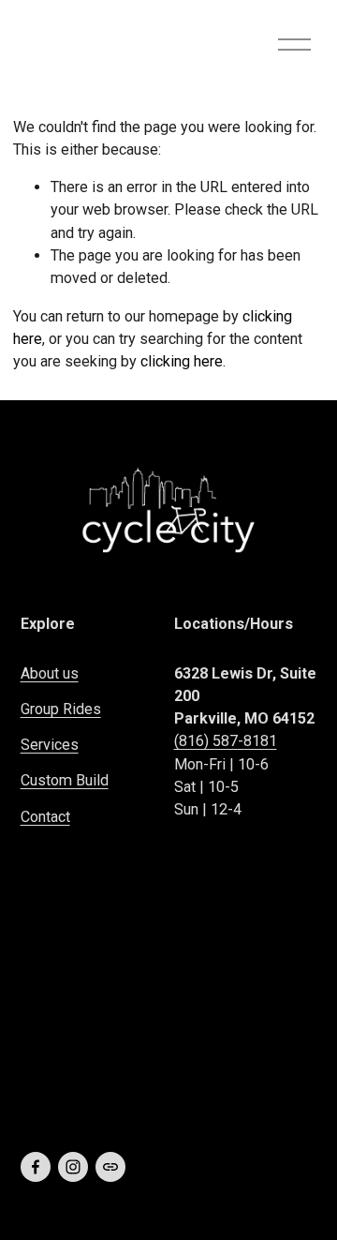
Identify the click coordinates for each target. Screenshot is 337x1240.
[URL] (110, 1167)
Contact (45, 817)
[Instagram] (73, 1167)
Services (50, 745)
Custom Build (65, 780)
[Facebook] (36, 1167)
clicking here (181, 361)
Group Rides (61, 709)
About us (50, 673)
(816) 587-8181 (225, 741)
